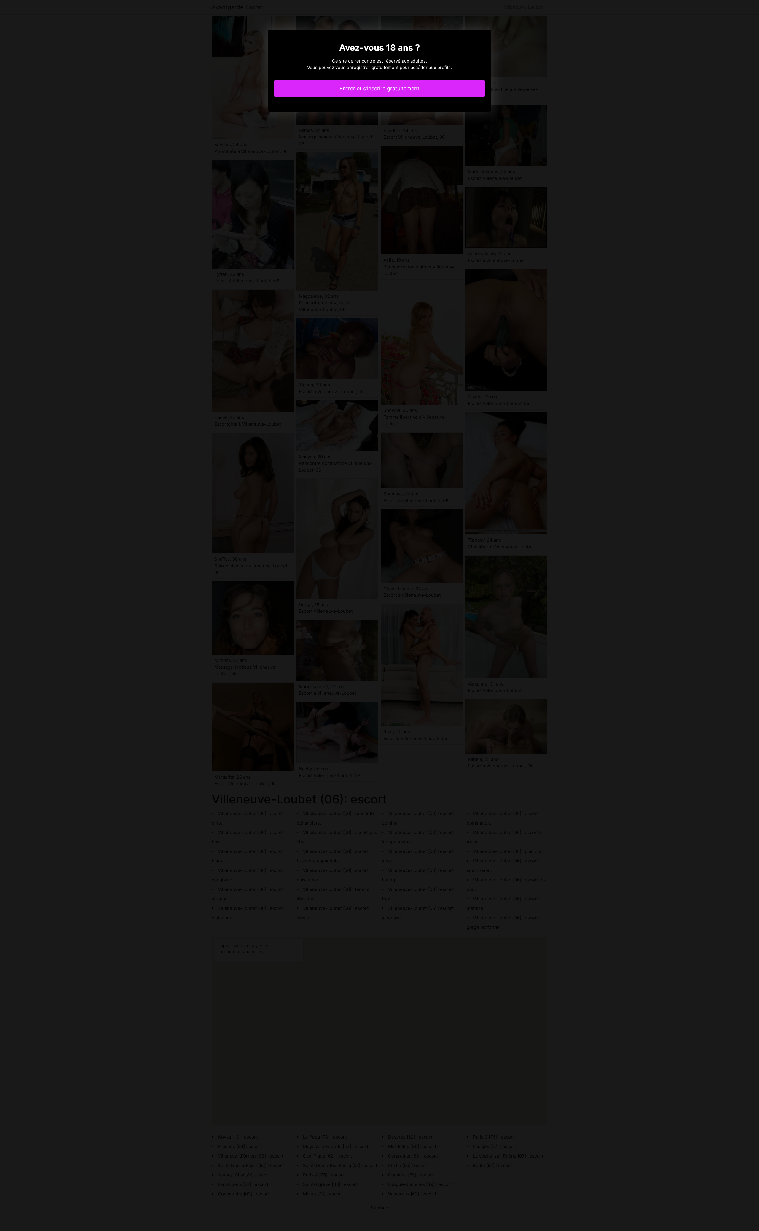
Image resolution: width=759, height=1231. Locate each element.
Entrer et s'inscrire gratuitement (379, 88)
